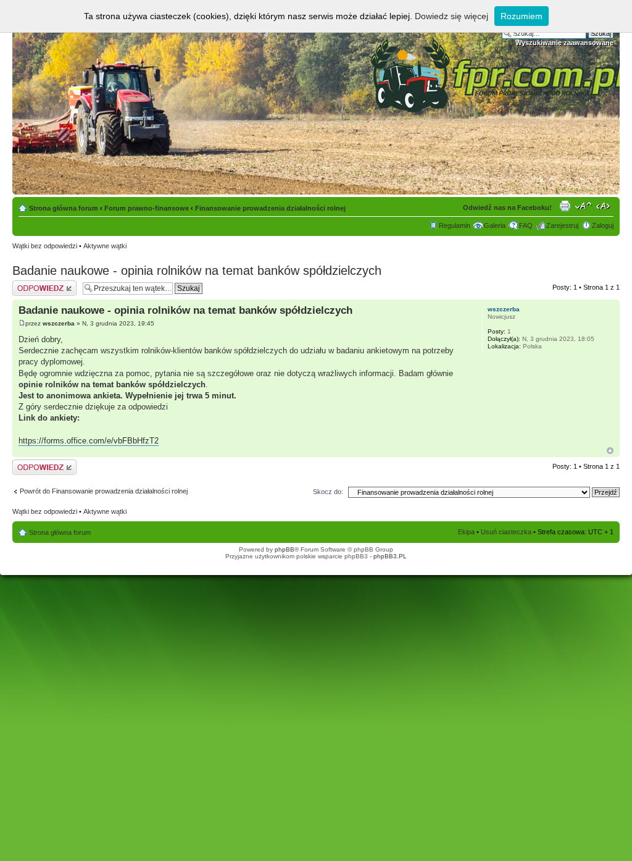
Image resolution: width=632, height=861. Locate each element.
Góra (610, 450)
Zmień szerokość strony (604, 205)
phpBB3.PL (390, 556)
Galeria (494, 225)
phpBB (284, 549)
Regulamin (454, 225)
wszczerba (59, 323)
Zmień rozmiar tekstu (583, 205)
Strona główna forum (63, 208)
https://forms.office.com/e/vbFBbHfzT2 (89, 440)
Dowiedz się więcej (451, 16)
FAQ (526, 225)
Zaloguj (602, 225)
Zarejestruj (562, 225)
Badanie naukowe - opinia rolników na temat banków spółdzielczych (196, 270)
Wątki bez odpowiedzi (44, 246)
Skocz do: (328, 491)
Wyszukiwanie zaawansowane (564, 42)
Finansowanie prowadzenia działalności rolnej (270, 208)
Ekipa (466, 532)
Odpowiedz (29, 284)
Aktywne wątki (105, 246)
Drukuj (565, 205)
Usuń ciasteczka (506, 532)
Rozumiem (522, 16)
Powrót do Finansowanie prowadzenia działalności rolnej (104, 491)
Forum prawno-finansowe (146, 208)
